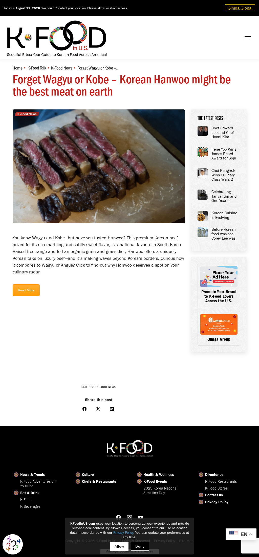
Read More (26, 290)
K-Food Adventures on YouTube (38, 483)
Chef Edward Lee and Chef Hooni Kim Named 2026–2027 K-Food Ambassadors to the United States (225, 133)
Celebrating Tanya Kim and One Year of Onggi (224, 196)
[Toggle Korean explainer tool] (13, 544)
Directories (214, 474)
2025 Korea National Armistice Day (160, 490)
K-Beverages (30, 506)
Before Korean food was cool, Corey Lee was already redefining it (223, 234)
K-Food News (27, 114)
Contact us (214, 495)
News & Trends (32, 474)
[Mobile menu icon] (247, 37)
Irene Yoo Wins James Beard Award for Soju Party (223, 154)
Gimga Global (240, 8)
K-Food (26, 499)
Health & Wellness (158, 474)
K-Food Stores (216, 488)
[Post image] (203, 131)
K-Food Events (155, 481)
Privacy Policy (123, 532)
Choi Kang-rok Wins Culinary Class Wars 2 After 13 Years (223, 175)
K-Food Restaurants (221, 481)
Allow (119, 546)
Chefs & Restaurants (99, 481)
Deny (140, 546)
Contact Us (224, 38)
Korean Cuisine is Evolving (224, 215)
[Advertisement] (99, 337)
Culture (88, 474)
